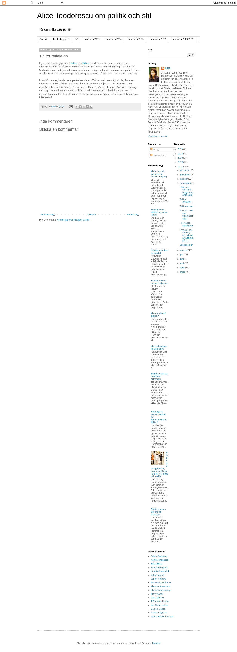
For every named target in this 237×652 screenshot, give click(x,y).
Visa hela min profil (157, 136)
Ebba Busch (157, 563)
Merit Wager (157, 594)
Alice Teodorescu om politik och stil (94, 15)
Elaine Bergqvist (159, 567)
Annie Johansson (159, 560)
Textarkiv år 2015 (91, 39)
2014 (180, 153)
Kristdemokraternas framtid (159, 251)
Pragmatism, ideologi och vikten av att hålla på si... (186, 235)
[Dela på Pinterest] (91, 107)
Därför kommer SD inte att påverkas (158, 512)
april (182, 267)
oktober (184, 179)
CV (76, 39)
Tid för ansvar (186, 206)
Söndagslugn (186, 245)
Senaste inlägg (47, 214)
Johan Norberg (158, 579)
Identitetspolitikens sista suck (159, 347)
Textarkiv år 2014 (113, 39)
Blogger (156, 643)
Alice (167, 68)
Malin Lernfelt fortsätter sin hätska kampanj (159, 174)
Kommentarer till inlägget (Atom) (73, 220)
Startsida (43, 39)
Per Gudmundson (160, 605)
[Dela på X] (84, 107)
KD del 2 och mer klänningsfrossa (186, 214)
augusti (184, 250)
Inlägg (155, 149)
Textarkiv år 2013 (135, 39)
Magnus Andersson (160, 586)
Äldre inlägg (133, 214)
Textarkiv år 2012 (157, 39)
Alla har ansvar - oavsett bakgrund (159, 281)
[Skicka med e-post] (77, 107)
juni (182, 259)
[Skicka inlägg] (70, 106)
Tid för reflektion (186, 200)
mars (183, 272)
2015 (180, 149)
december (185, 170)
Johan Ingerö (157, 575)
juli (182, 254)
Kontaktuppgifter (61, 39)
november (185, 174)
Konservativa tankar (161, 582)
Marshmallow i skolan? (158, 314)
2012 (180, 162)
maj (182, 263)
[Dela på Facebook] (87, 107)
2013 (180, 158)
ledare (74, 63)
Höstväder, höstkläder (186, 224)
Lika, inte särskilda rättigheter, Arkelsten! (186, 191)
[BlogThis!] (80, 107)
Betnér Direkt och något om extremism (159, 376)
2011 (180, 166)
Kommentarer (159, 155)
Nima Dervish (158, 597)
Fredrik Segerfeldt (160, 571)
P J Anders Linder (160, 601)
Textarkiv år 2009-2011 (182, 39)
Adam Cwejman (159, 556)
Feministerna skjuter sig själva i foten (159, 212)
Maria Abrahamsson (161, 590)
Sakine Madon (158, 609)
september (185, 183)
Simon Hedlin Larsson (162, 616)
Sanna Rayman (159, 612)
